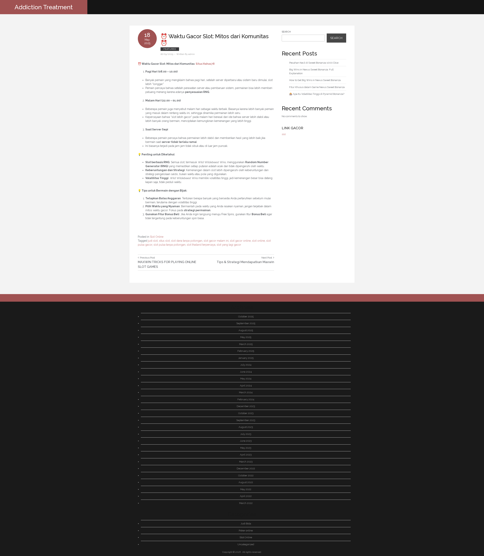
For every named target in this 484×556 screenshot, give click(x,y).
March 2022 (246, 503)
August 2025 (246, 330)
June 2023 (246, 440)
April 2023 (246, 454)
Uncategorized (245, 544)
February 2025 (245, 351)
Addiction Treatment (44, 7)
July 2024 (245, 364)
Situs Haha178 (205, 63)
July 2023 (245, 434)
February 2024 (245, 399)
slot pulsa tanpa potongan (169, 244)
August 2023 (246, 427)
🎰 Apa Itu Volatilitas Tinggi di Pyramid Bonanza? (316, 94)
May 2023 (245, 447)
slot (284, 134)
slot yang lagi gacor (229, 244)
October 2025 (246, 316)
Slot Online (156, 236)
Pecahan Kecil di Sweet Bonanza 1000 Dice (313, 62)
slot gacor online (240, 240)
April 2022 (246, 496)
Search (286, 31)
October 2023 (246, 413)
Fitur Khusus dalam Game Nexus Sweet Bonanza (317, 87)
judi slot (153, 240)
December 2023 (246, 406)
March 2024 (246, 392)
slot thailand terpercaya (201, 244)
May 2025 (245, 337)
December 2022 (246, 468)
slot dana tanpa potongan (186, 240)
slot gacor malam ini (216, 240)
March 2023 (246, 461)
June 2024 (246, 371)
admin (191, 54)
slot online (258, 240)
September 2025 (245, 323)
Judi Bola (246, 523)
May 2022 (245, 489)
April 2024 (246, 385)
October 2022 (246, 475)
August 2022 (246, 482)
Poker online (246, 530)
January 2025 (246, 358)
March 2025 (246, 344)
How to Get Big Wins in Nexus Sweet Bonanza (315, 80)
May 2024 (245, 378)
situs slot (164, 240)
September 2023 (245, 420)
